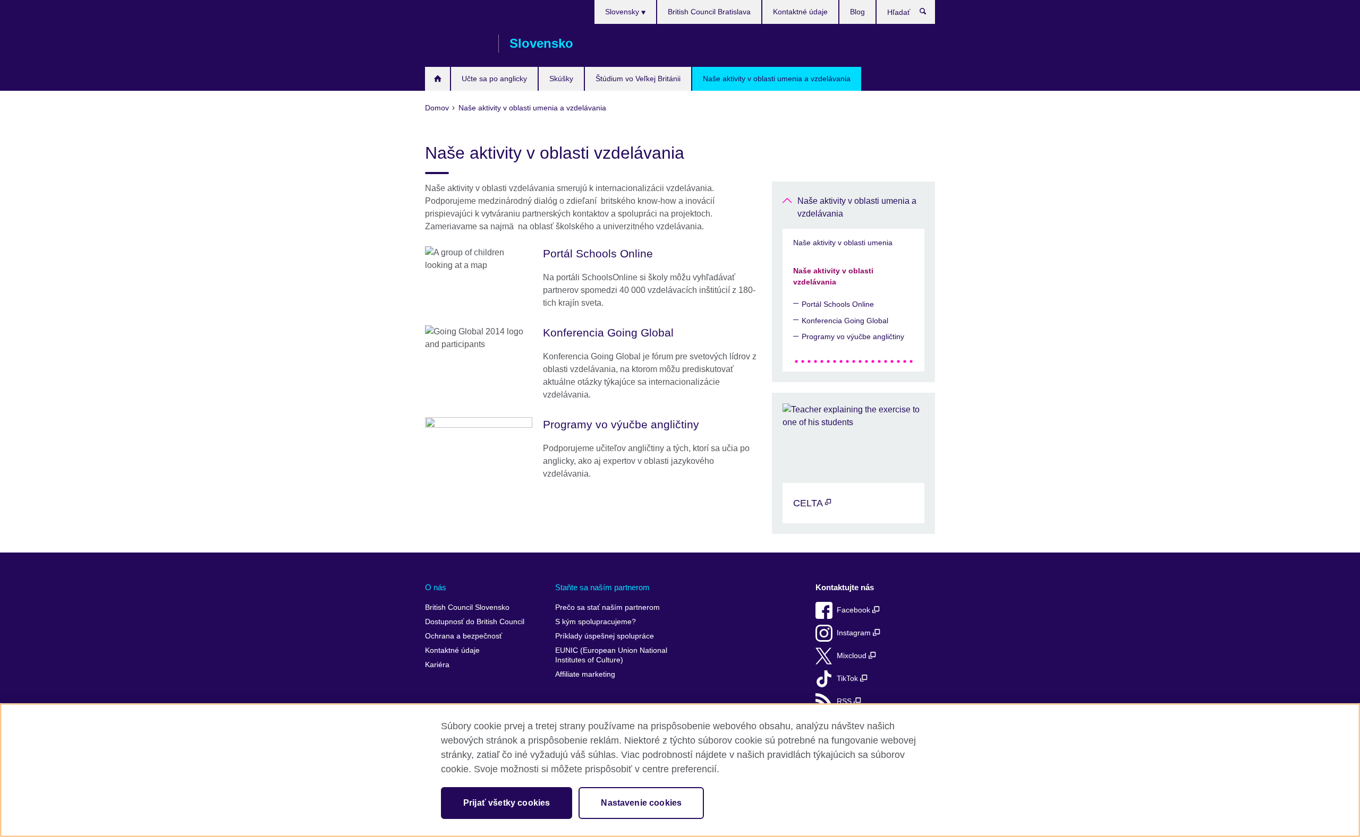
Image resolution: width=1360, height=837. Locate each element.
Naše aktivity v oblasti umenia (842, 242)
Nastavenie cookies (641, 802)
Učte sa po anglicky (494, 78)
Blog (857, 11)
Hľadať (928, 13)
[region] (680, 770)
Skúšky (561, 78)
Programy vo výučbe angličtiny (853, 336)
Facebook (854, 610)
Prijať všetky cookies (506, 802)
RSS (845, 701)
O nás (435, 587)
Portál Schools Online (838, 304)
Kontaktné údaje (800, 11)
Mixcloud (853, 656)
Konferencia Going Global (845, 320)
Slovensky (623, 11)
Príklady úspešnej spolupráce (604, 636)
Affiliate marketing (585, 674)
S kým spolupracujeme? (595, 622)
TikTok (848, 679)
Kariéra (437, 665)
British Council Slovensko (456, 43)
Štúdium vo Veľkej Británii (638, 78)
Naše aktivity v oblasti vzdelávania (833, 276)
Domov (437, 79)
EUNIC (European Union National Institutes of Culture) (611, 655)
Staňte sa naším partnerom (602, 587)
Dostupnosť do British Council (474, 622)
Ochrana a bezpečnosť (463, 636)
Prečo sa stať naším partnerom (607, 607)
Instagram (855, 633)
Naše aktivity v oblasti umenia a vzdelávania (777, 78)
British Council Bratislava (709, 11)
